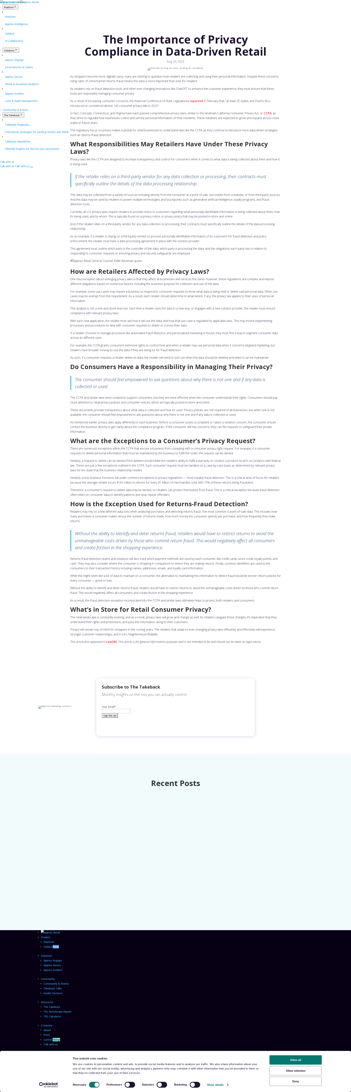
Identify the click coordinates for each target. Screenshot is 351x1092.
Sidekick (51, 946)
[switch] (130, 1085)
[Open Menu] (31, 167)
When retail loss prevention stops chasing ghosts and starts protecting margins (101, 840)
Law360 (111, 642)
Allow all (295, 1059)
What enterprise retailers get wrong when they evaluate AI (86, 802)
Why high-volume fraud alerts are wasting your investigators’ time (91, 879)
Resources (47, 1002)
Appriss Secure (52, 965)
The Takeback (12, 115)
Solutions (9, 50)
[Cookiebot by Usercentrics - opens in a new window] (49, 1085)
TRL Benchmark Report (57, 1011)
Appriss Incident (53, 970)
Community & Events (15, 110)
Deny (295, 1081)
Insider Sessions (53, 993)
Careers (52, 1039)
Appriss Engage (53, 960)
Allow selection (295, 1070)
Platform (9, 7)
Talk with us (51, 1044)
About (47, 1030)
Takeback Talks (53, 988)
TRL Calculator (52, 1016)
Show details (215, 1084)
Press (47, 1035)
